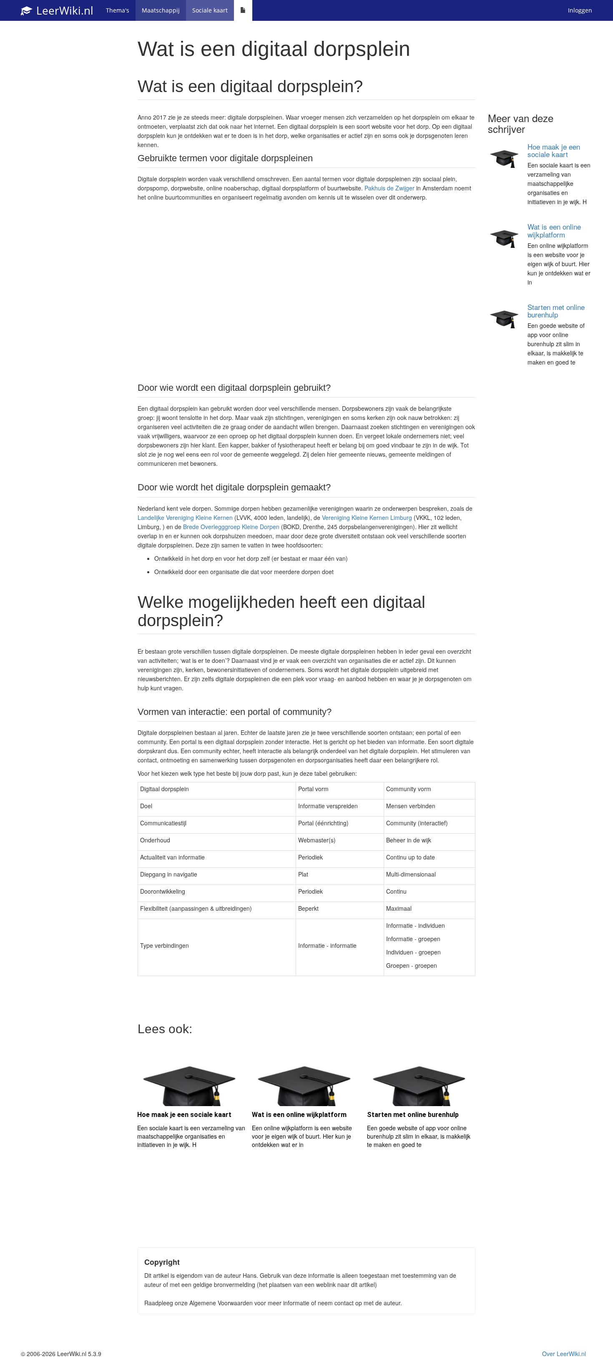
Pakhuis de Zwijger (389, 188)
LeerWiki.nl (63, 10)
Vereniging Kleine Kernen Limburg (367, 517)
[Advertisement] (306, 291)
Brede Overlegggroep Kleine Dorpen (231, 526)
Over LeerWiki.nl (564, 1353)
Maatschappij (161, 10)
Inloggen (580, 10)
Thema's (117, 10)
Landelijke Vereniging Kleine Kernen (185, 517)
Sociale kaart (210, 10)
